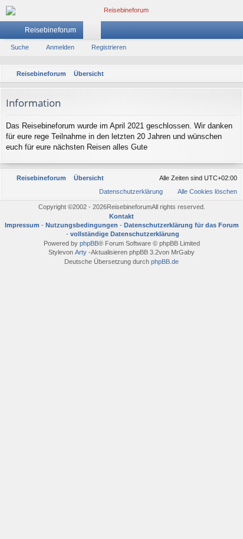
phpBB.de (165, 261)
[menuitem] (231, 73)
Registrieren (108, 47)
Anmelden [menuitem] (218, 32)
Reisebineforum (50, 30)
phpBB (89, 243)
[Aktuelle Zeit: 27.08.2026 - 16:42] (216, 73)
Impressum (22, 225)
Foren (94, 32)
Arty (81, 252)
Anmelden (60, 47)
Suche (20, 47)
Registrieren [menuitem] (236, 32)
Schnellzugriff (11, 32)
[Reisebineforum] (121, 10)
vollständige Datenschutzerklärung (124, 233)
